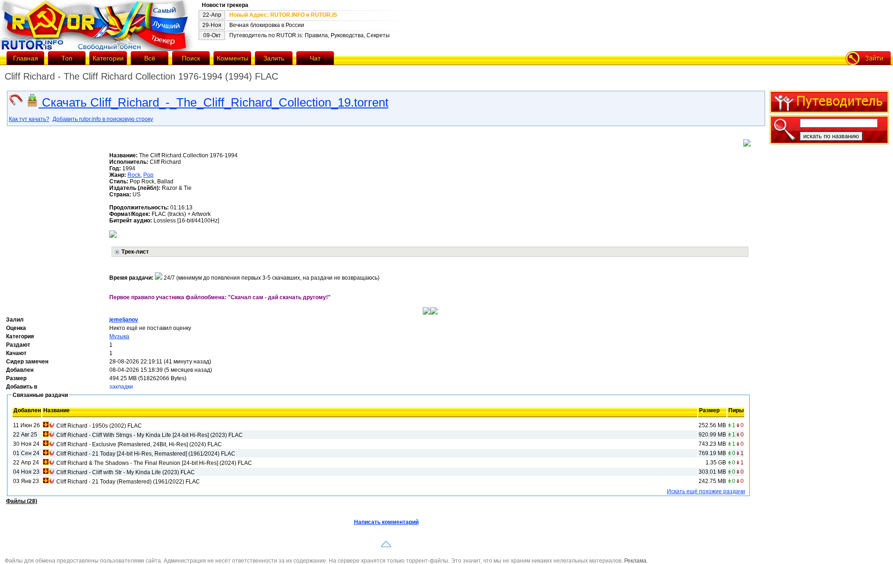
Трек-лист (135, 251)
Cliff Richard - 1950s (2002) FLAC (99, 426)
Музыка (119, 336)
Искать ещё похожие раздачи (706, 491)
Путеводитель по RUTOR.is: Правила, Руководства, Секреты (309, 35)
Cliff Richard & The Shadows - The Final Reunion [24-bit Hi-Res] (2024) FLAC (154, 463)
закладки (121, 386)
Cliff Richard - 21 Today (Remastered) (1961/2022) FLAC (128, 481)
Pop (148, 175)
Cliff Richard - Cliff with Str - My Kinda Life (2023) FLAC (125, 472)
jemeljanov (123, 319)
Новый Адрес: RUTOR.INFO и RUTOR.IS (283, 15)
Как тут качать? (29, 119)
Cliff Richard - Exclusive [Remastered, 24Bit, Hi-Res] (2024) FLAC (139, 444)
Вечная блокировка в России (266, 25)
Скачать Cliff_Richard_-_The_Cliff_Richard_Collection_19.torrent (213, 102)
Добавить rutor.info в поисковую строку (103, 119)
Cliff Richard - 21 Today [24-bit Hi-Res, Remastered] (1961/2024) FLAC (145, 453)
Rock (133, 175)
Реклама (635, 560)
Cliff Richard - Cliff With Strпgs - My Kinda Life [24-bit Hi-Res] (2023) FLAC (149, 435)
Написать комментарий (386, 522)
